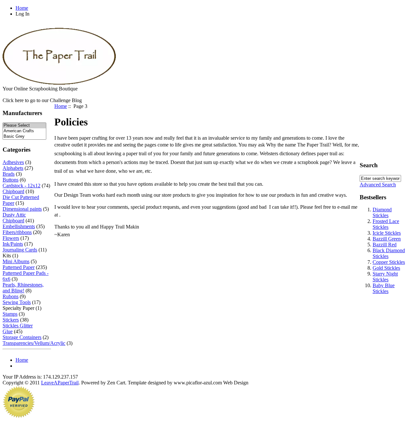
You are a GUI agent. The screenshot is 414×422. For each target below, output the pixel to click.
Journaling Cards (20, 249)
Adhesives (13, 162)
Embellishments (19, 226)
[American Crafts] (24, 131)
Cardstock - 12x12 (21, 185)
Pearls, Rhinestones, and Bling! (23, 287)
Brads (9, 174)
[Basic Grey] (24, 136)
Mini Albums (16, 261)
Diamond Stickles (382, 212)
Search (369, 165)
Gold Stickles (386, 268)
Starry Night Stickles (385, 276)
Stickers (11, 319)
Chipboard (13, 191)
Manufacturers (22, 113)
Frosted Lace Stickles (386, 224)
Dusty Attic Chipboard (14, 217)
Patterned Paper (19, 267)
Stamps (10, 314)
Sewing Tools (17, 302)
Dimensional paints (22, 209)
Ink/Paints (13, 244)
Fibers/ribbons (17, 232)
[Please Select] (24, 125)
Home (22, 8)
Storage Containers (22, 337)
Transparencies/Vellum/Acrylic (34, 343)
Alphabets (13, 168)
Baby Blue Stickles (384, 288)
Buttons (10, 179)
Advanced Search (378, 184)
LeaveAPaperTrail (60, 382)
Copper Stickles (389, 262)
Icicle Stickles (387, 233)
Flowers (11, 238)
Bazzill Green (387, 238)
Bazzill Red (385, 244)
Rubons (10, 296)
